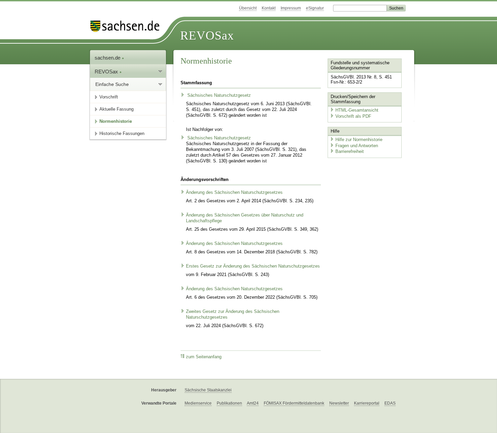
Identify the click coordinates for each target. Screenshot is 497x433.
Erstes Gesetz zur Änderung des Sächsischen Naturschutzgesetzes (253, 266)
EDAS (390, 403)
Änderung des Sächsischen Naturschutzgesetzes (234, 192)
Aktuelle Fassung (116, 109)
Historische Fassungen (121, 133)
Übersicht (248, 8)
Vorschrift (108, 96)
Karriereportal (366, 403)
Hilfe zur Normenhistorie (358, 139)
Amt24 (253, 403)
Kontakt (269, 8)
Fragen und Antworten (356, 145)
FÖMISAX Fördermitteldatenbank (294, 403)
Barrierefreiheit (349, 151)
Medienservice (198, 403)
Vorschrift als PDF (353, 116)
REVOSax (207, 35)
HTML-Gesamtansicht (356, 110)
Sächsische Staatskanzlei (208, 390)
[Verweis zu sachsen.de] (127, 26)
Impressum (291, 8)
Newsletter (339, 403)
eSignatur (315, 8)
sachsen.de (108, 58)
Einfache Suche (112, 84)
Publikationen (229, 403)
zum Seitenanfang (203, 357)
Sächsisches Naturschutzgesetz (218, 95)
